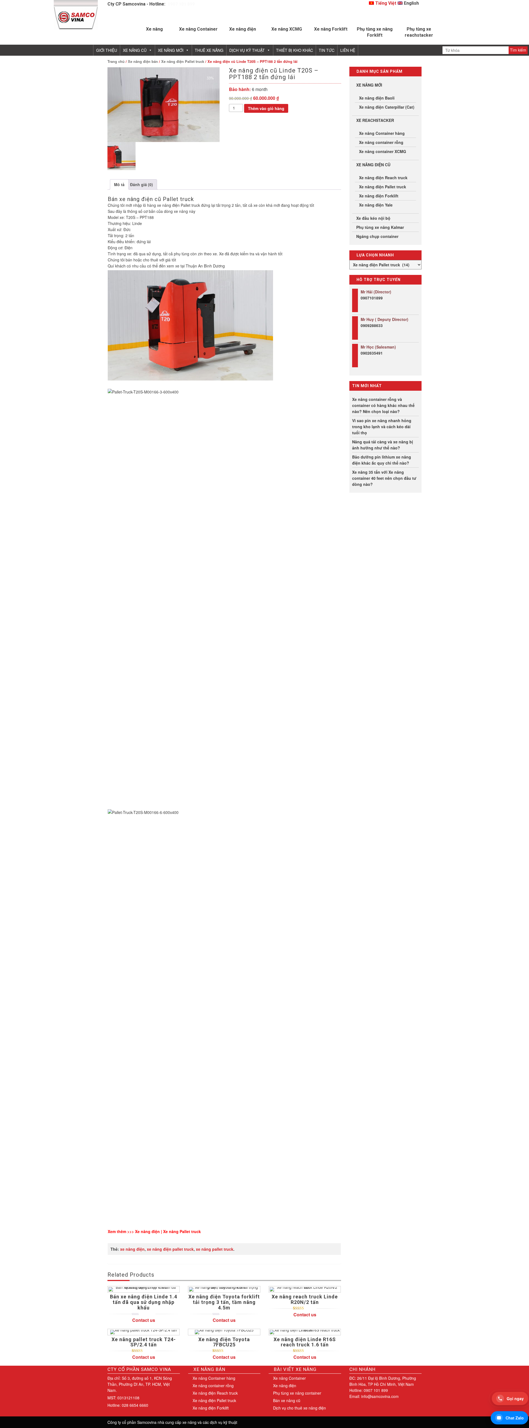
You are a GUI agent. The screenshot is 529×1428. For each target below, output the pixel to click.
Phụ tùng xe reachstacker (419, 32)
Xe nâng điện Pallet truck (182, 61)
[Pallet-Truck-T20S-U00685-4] (163, 104)
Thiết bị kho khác (294, 50)
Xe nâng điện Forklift (378, 196)
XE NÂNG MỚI (369, 85)
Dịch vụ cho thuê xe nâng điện (299, 1408)
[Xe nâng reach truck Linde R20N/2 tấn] (305, 1289)
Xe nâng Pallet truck (182, 1231)
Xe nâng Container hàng (382, 133)
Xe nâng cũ (135, 50)
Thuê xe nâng (209, 50)
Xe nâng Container (198, 29)
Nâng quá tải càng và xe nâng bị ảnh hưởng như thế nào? (382, 445)
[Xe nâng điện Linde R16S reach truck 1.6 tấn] (305, 1332)
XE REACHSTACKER (375, 120)
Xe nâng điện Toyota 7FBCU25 (224, 1342)
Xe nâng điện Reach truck (383, 177)
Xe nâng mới (170, 50)
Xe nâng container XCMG (382, 151)
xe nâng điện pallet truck (170, 1249)
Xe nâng (154, 29)
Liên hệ (347, 50)
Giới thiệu (106, 50)
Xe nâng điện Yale (376, 205)
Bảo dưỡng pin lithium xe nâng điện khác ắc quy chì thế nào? (381, 460)
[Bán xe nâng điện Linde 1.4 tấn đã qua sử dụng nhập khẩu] (143, 1289)
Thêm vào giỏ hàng (266, 108)
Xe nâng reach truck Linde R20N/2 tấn (305, 1299)
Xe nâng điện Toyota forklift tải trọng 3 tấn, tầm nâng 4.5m (224, 1302)
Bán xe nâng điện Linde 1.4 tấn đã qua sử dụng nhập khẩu (143, 1302)
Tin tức (326, 50)
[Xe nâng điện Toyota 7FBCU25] (224, 1332)
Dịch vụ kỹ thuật (247, 50)
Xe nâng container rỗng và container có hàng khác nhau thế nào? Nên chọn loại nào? (383, 405)
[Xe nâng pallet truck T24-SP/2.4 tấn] (143, 1332)
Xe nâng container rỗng (381, 142)
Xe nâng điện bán (143, 61)
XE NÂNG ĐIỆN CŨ (373, 164)
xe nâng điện (132, 1249)
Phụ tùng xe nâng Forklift (375, 32)
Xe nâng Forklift (330, 29)
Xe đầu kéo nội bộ (373, 218)
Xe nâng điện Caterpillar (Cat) (386, 107)
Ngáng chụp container (377, 236)
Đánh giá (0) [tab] (141, 184)
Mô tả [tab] (119, 184)
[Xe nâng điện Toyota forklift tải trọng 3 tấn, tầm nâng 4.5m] (224, 1289)
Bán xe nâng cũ (286, 1400)
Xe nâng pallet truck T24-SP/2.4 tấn (144, 1342)
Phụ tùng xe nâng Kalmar (380, 227)
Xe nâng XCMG (286, 29)
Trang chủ (116, 61)
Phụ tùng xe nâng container (297, 1393)
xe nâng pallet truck (214, 1249)
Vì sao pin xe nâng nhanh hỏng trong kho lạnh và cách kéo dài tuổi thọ (381, 426)
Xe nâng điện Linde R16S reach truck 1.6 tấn (305, 1342)
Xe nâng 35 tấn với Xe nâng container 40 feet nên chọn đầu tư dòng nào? (384, 478)
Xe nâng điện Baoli (377, 98)
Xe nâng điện (242, 29)
